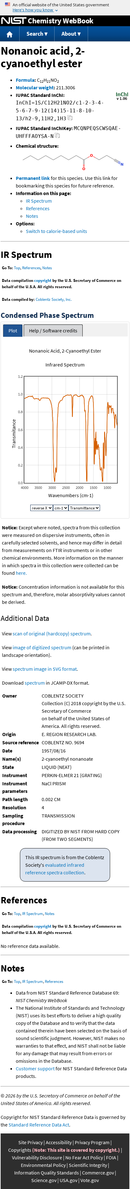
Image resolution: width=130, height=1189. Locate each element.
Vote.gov (89, 1180)
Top (17, 267)
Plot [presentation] (13, 330)
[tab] (12, 330)
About (69, 33)
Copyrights (19, 1150)
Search (35, 33)
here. (21, 573)
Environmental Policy (43, 1165)
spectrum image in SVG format (45, 669)
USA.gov (68, 1180)
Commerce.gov (98, 1172)
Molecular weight (35, 87)
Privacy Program (92, 1142)
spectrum (35, 683)
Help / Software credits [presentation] (53, 330)
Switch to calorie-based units (56, 231)
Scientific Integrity (88, 1165)
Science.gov (43, 1180)
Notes (32, 216)
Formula (25, 80)
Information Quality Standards (46, 1172)
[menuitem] (10, 34)
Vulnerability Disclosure (37, 1157)
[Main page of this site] (10, 34)
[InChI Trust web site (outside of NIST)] (122, 99)
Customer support (35, 1068)
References (38, 208)
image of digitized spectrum (42, 647)
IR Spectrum (39, 201)
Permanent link (33, 178)
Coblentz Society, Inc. (54, 299)
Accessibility (59, 1142)
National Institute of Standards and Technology (14, 21)
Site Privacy (30, 1142)
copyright (42, 280)
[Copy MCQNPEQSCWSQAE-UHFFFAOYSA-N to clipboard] (57, 137)
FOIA (111, 1157)
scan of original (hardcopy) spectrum (52, 633)
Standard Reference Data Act (39, 1124)
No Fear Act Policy (84, 1157)
